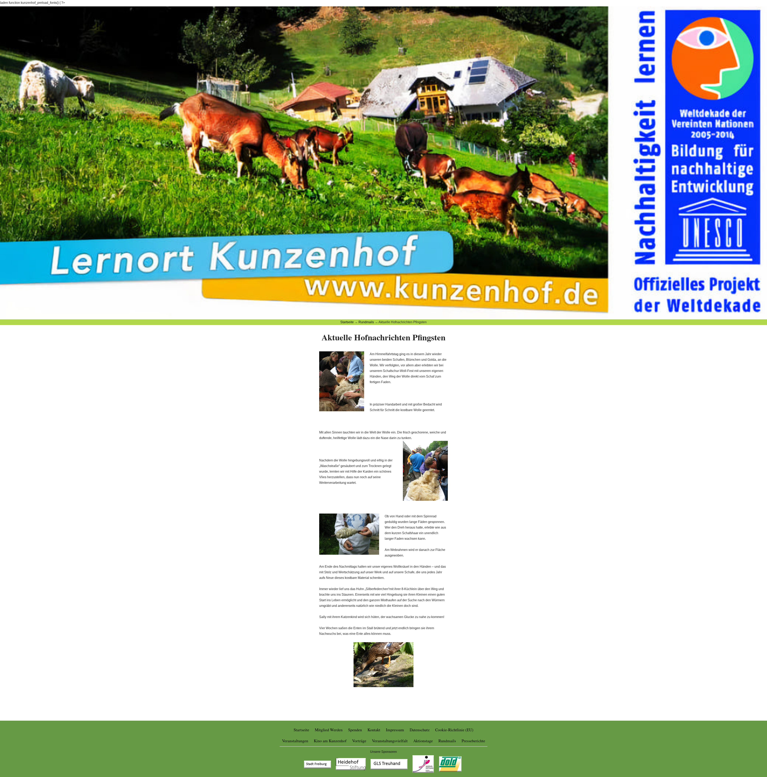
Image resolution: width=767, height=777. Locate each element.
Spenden (355, 729)
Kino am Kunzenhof (330, 740)
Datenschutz (420, 729)
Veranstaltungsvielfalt (390, 740)
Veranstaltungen (295, 740)
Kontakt (374, 729)
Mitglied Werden (329, 729)
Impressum (395, 729)
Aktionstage (423, 740)
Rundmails (447, 740)
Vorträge (359, 740)
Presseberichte (473, 740)
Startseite (301, 729)
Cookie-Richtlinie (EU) (454, 729)
